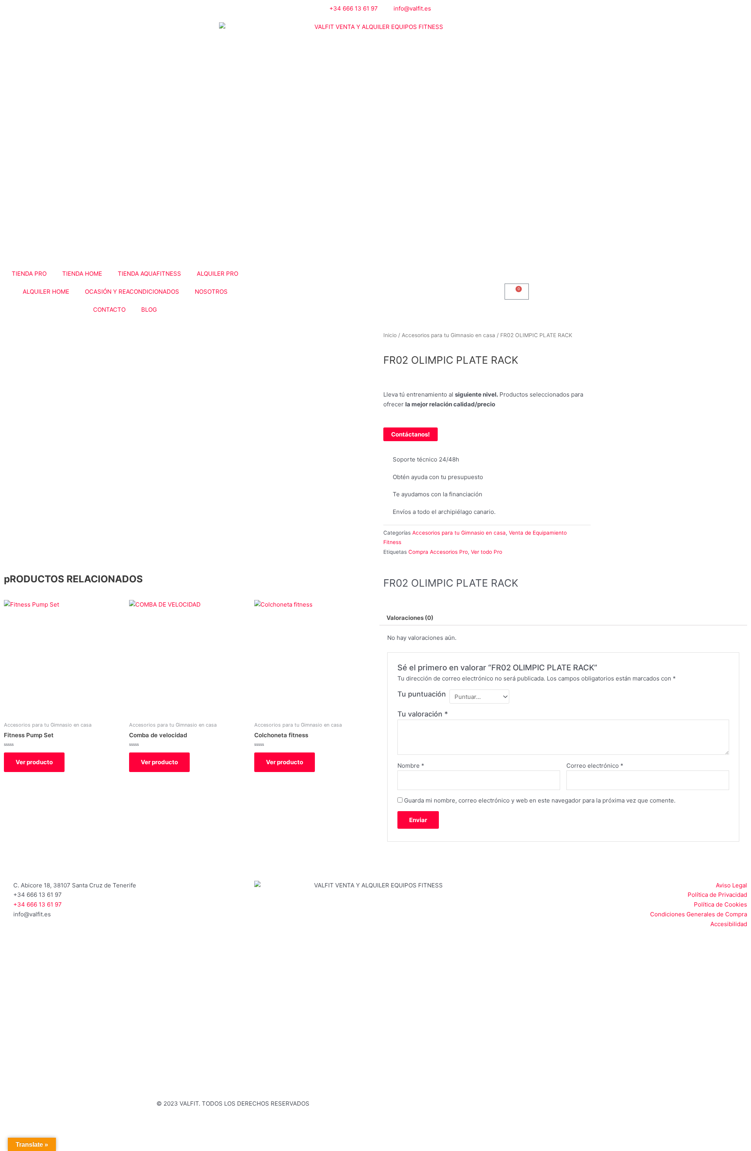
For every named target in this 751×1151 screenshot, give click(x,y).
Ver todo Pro (486, 552)
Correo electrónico (594, 765)
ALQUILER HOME (46, 291)
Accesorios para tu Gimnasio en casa (448, 335)
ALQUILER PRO (217, 273)
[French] (518, 7)
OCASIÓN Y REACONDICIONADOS (132, 291)
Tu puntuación (421, 694)
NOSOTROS (211, 291)
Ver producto (34, 762)
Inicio (390, 335)
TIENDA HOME (82, 273)
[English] (509, 7)
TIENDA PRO (29, 273)
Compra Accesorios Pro (438, 552)
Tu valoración (422, 714)
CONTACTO (109, 309)
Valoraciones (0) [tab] (409, 617)
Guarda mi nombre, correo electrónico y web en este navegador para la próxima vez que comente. (540, 800)
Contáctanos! (410, 434)
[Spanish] (527, 7)
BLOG (149, 309)
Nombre (410, 765)
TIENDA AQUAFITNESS (149, 273)
